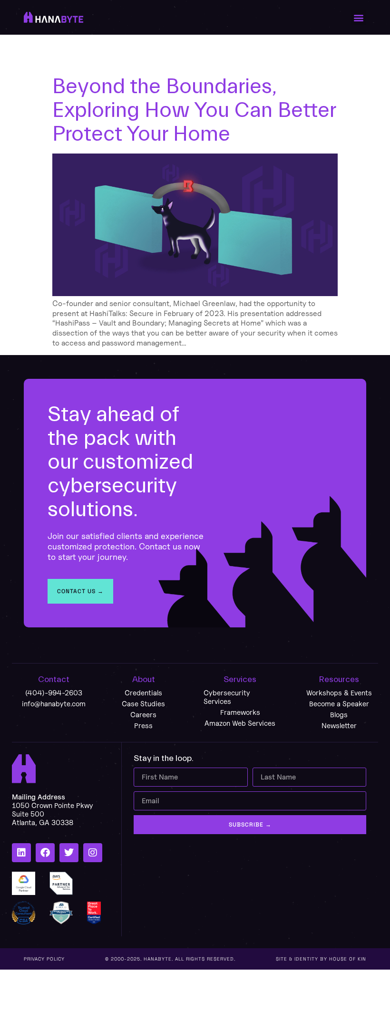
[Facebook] (45, 852)
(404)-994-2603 (53, 693)
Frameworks (240, 712)
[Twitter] (68, 852)
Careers (143, 715)
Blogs (339, 715)
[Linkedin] (21, 852)
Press (143, 725)
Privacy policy (44, 959)
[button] (358, 17)
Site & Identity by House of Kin (321, 959)
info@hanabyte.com (54, 704)
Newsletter (339, 725)
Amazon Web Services (240, 723)
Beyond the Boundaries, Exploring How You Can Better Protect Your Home (194, 110)
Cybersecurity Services (227, 697)
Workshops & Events (339, 693)
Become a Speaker (339, 704)
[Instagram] (92, 852)
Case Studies (143, 704)
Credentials (143, 693)
